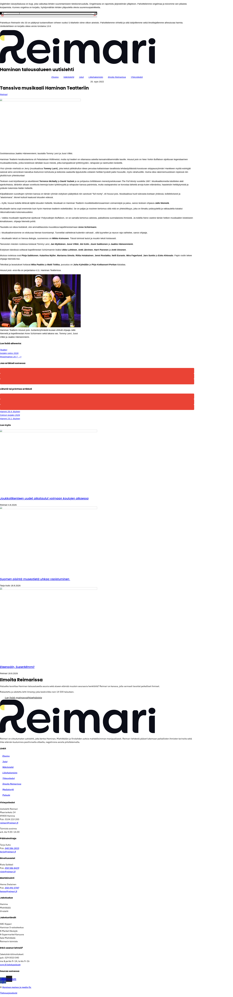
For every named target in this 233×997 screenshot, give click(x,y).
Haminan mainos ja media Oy (17, 987)
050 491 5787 (12, 887)
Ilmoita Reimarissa (117, 77)
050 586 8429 (12, 868)
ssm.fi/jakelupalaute (10, 964)
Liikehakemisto (96, 77)
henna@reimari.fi (8, 891)
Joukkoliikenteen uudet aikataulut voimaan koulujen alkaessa (44, 498)
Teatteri (3, 350)
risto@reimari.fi (8, 871)
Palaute (6, 795)
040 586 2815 (12, 848)
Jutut (81, 77)
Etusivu (55, 77)
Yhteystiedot (137, 77)
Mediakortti (8, 789)
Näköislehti (68, 77)
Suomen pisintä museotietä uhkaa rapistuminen (35, 579)
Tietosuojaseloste (8, 993)
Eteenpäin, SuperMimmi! (17, 667)
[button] (97, 370)
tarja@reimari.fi (8, 851)
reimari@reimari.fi (9, 822)
